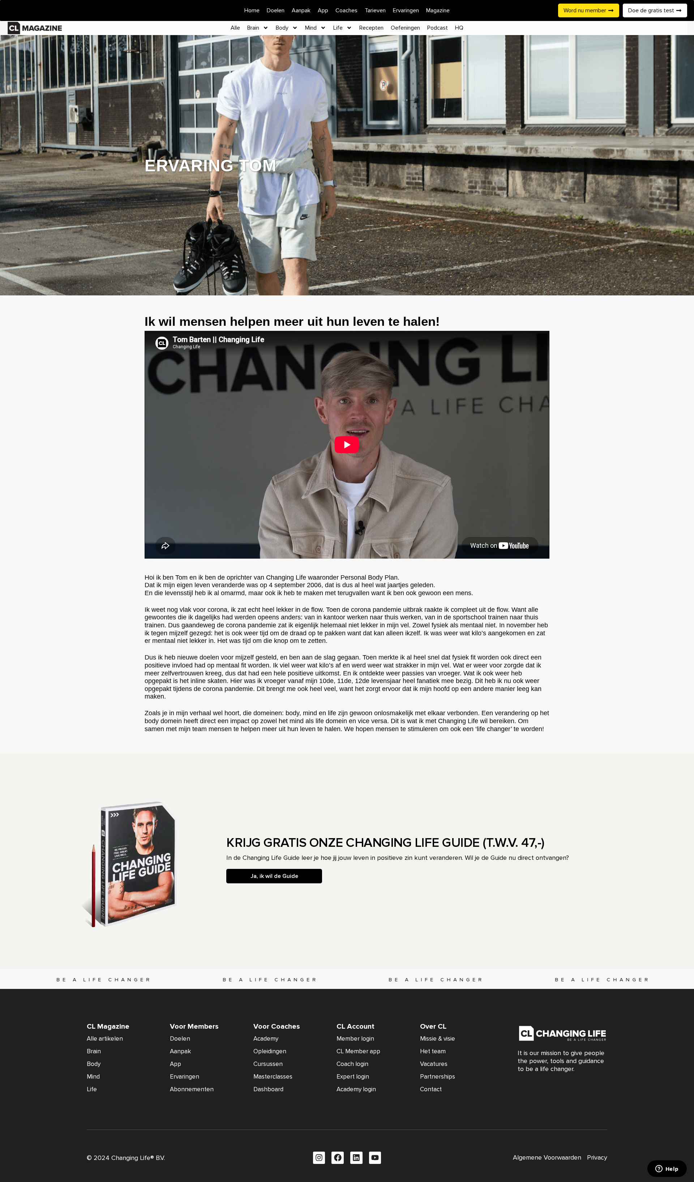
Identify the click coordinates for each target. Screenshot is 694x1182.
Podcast (437, 27)
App (323, 10)
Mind (311, 27)
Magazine (438, 10)
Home (252, 10)
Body (282, 27)
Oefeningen (405, 27)
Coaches (346, 10)
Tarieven (375, 10)
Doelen (275, 10)
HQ (459, 27)
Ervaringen (406, 10)
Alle (235, 27)
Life (338, 27)
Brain (253, 27)
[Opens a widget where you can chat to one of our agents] (667, 1169)
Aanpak (301, 10)
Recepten (371, 27)
